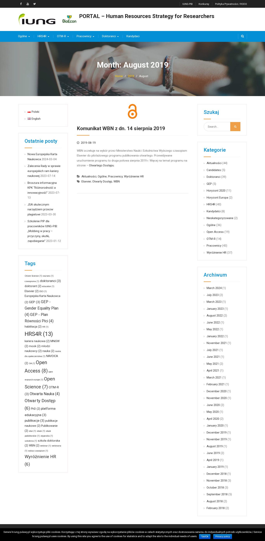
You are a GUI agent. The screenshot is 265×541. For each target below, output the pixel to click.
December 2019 (217, 432)
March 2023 (214, 302)
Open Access (215, 232)
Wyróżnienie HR (134, 176)
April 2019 (213, 460)
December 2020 (217, 391)
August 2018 (215, 501)
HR (45, 327)
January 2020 (215, 425)
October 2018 (215, 487)
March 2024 (214, 288)
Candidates (214, 170)
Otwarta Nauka (45, 394)
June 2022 (213, 322)
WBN (116, 181)
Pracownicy (84, 36)
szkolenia (31, 441)
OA (32, 363)
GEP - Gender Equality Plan (41, 308)
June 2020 (213, 405)
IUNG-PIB (188, 4)
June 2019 (213, 453)
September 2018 (217, 494)
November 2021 (217, 343)
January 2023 (215, 308)
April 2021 (213, 370)
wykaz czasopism (38, 451)
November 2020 (217, 398)
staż (32, 431)
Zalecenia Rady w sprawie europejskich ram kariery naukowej (44, 171)
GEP (209, 184)
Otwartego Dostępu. (101, 165)
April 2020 (213, 419)
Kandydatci (214, 211)
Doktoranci (109, 36)
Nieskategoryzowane (220, 218)
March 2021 (214, 377)
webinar (45, 446)
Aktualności (88, 176)
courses (48, 276)
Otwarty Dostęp (102, 181)
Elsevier (86, 181)
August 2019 (215, 446)
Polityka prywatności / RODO (231, 4)
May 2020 (213, 412)
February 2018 (216, 508)
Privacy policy (222, 536)
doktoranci (50, 281)
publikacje (34, 420)
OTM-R (61, 36)
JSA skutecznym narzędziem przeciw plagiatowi (40, 209)
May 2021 (213, 364)
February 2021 (216, 384)
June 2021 (213, 357)
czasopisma (32, 281)
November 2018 (217, 480)
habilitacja (33, 326)
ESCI (43, 291)
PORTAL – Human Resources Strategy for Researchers (146, 16)
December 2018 (217, 474)
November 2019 (217, 439)
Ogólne (22, 36)
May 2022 (213, 329)
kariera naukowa (37, 341)
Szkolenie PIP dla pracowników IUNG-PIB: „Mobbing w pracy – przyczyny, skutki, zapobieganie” (43, 231)
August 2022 (215, 315)
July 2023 (213, 295)
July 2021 (213, 350)
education (48, 286)
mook (35, 346)
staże (41, 431)
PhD (35, 408)
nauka (48, 351)
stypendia (47, 436)
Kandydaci (132, 36)
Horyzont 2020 (216, 190)
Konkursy (204, 4)
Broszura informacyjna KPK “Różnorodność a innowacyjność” (42, 187)
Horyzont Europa (217, 197)
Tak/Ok (204, 536)
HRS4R (42, 36)
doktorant (33, 286)
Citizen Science (33, 276)
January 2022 (215, 336)
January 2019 (215, 467)
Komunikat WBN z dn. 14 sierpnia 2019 (121, 128)
